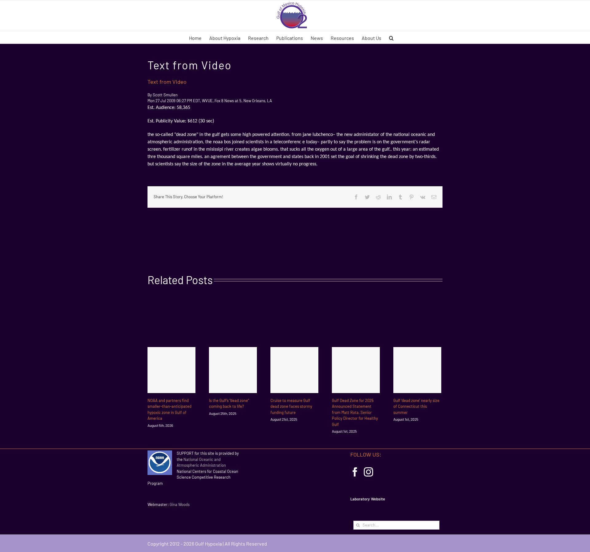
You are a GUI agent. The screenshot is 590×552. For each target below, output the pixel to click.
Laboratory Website (367, 498)
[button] (391, 37)
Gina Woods (180, 504)
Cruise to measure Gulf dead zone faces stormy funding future (291, 406)
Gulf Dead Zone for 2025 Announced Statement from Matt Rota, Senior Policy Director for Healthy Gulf (355, 412)
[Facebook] (355, 472)
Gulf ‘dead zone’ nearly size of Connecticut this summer (416, 406)
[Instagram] (368, 472)
